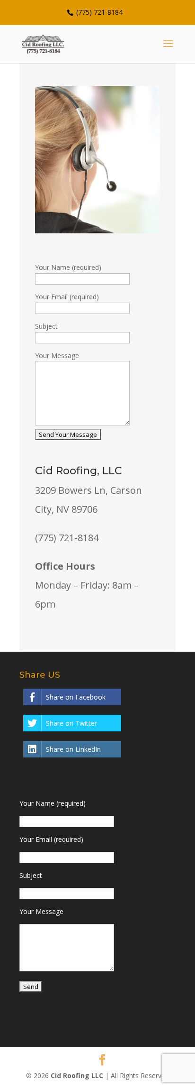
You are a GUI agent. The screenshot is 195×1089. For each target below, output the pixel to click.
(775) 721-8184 (98, 12)
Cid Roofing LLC (77, 1075)
